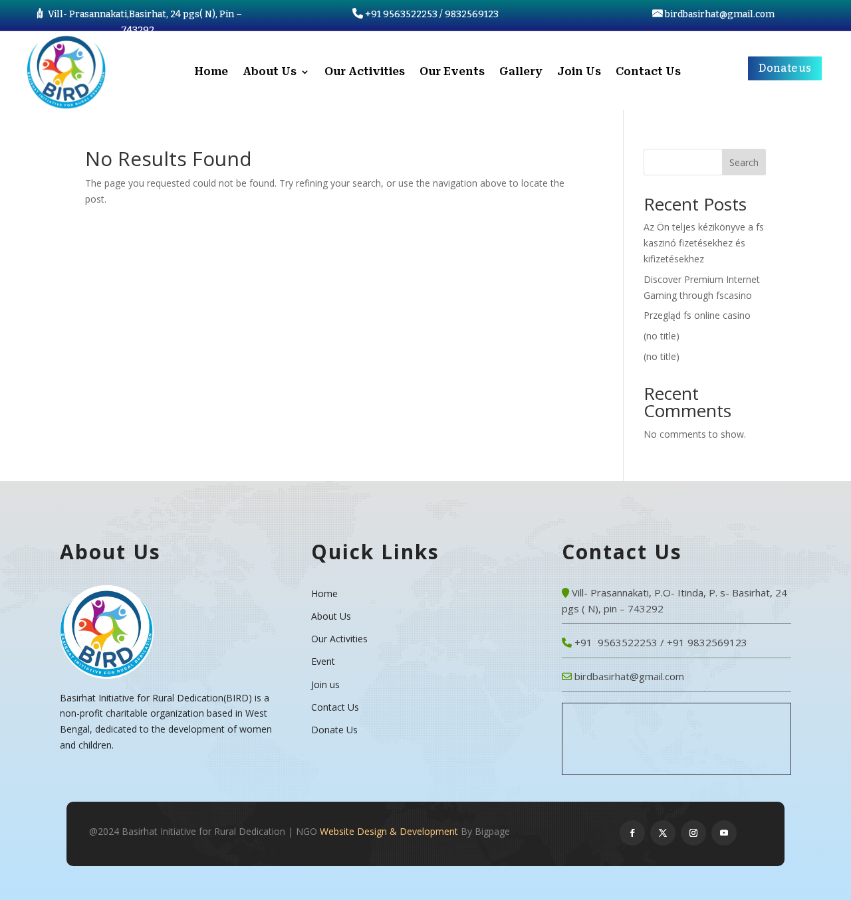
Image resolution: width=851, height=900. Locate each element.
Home (211, 72)
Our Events (452, 72)
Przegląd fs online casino (697, 315)
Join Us (579, 72)
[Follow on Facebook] (632, 833)
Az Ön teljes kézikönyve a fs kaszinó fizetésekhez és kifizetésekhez (704, 243)
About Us (270, 72)
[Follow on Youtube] (724, 833)
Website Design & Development (389, 831)
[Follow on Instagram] (693, 833)
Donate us (785, 68)
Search (744, 162)
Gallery (521, 72)
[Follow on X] (662, 833)
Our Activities (364, 72)
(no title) (661, 335)
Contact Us (648, 72)
